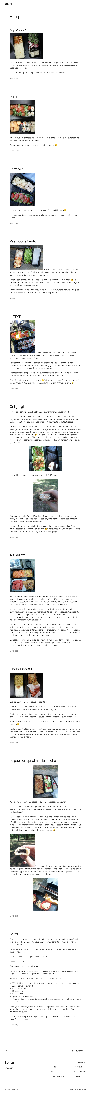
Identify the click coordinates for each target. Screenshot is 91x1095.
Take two (16, 169)
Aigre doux (18, 29)
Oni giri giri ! (18, 406)
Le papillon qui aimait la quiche (33, 760)
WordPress (82, 1089)
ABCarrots (18, 555)
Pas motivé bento (23, 241)
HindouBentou (21, 669)
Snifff (14, 934)
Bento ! (8, 3)
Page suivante (78, 1050)
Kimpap (15, 316)
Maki (13, 96)
